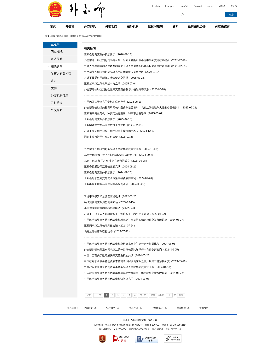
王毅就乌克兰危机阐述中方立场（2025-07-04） (111, 83)
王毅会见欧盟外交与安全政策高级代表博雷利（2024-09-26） (119, 178)
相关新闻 (57, 66)
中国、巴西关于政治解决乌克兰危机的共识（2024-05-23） (118, 255)
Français (169, 6)
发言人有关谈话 (61, 73)
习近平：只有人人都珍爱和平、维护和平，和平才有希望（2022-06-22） (125, 214)
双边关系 (57, 59)
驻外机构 (133, 26)
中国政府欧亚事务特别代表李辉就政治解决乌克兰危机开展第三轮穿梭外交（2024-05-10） (136, 261)
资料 (175, 26)
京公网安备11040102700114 (166, 329)
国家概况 (57, 51)
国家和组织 (155, 26)
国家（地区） (70, 36)
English (156, 6)
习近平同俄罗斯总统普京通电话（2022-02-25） (111, 196)
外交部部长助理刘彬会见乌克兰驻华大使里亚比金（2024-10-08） (122, 149)
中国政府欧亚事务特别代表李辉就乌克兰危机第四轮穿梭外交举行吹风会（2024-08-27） (135, 219)
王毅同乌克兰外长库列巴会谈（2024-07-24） (110, 225)
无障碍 (221, 6)
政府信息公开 (197, 26)
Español (184, 6)
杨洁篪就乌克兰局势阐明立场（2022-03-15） (110, 202)
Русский (197, 6)
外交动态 (111, 26)
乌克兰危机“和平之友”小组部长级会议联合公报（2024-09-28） (120, 155)
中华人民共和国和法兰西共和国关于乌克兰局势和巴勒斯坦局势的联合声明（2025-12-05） (136, 66)
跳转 (181, 295)
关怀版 (233, 6)
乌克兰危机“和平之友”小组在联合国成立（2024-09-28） (116, 160)
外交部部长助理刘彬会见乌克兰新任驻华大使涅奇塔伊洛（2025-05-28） (125, 89)
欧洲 (81, 36)
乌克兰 (87, 36)
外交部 (70, 26)
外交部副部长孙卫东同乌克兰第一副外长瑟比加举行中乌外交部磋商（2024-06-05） (132, 249)
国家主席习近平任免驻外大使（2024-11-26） (110, 136)
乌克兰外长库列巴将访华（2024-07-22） (107, 231)
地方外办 (133, 307)
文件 (54, 88)
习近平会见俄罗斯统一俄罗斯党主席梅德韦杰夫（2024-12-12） (120, 131)
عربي (210, 6)
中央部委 (88, 307)
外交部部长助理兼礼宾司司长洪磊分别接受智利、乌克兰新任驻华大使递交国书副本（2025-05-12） (141, 107)
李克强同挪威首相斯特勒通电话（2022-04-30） (111, 208)
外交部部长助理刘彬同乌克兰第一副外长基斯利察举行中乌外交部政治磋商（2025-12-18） (136, 60)
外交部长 (90, 26)
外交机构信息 (59, 95)
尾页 (153, 295)
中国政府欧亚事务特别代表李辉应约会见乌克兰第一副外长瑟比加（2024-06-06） (131, 243)
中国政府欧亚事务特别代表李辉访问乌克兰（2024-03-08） (118, 278)
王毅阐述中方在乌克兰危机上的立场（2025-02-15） (114, 125)
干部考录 (203, 307)
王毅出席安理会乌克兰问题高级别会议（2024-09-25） (115, 184)
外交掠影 (57, 110)
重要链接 (181, 307)
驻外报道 (57, 102)
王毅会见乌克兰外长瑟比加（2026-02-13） (109, 54)
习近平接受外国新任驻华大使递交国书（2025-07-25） (115, 77)
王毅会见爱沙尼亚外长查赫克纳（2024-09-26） (111, 166)
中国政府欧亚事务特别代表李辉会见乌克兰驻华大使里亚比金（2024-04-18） (128, 267)
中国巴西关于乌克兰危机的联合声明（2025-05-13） (114, 101)
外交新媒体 (222, 26)
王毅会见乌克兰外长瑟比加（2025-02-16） (109, 119)
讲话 (54, 81)
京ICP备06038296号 (139, 329)
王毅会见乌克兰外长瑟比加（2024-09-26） (109, 172)
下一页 (143, 295)
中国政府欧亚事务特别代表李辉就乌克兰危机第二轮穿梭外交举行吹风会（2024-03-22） (135, 273)
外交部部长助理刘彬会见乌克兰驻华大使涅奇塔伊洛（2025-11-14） (123, 72)
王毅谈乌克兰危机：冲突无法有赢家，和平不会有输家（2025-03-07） (124, 113)
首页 (53, 26)
